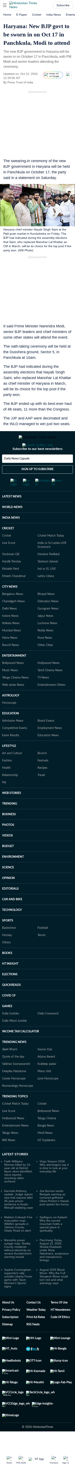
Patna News (10, 654)
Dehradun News (48, 618)
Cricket (36, 14)
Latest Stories (15, 1171)
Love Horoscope (48, 1095)
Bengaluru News (12, 610)
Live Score (8, 559)
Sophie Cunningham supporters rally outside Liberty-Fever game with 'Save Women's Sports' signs (18, 1295)
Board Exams (46, 737)
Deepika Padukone (14, 1088)
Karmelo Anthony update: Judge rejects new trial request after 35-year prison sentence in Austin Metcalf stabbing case (18, 1216)
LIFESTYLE (9, 762)
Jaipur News (45, 632)
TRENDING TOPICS (15, 1113)
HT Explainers (46, 1157)
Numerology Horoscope (17, 1102)
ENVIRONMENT (13, 873)
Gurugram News (48, 625)
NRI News (8, 1157)
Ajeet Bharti (9, 1066)
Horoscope (9, 719)
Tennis (41, 951)
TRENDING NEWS (14, 1058)
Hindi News (45, 1149)
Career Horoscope (13, 1095)
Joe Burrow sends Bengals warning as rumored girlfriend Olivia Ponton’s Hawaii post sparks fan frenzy (54, 1214)
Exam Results (10, 752)
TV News (43, 694)
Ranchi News (10, 661)
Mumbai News (11, 647)
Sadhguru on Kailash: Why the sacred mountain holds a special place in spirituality (54, 1240)
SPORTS (7, 937)
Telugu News (10, 1149)
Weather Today (36, 1326)
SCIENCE (8, 884)
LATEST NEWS (11, 513)
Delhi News (9, 625)
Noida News (45, 647)
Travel (41, 791)
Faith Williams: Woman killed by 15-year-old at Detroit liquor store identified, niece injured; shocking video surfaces (18, 1188)
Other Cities (45, 661)
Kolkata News (11, 639)
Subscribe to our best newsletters (37, 465)
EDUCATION (10, 730)
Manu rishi (44, 1088)
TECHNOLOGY (12, 926)
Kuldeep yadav (47, 1080)
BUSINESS (9, 831)
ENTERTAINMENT (14, 672)
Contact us (33, 1319)
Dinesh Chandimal (13, 592)
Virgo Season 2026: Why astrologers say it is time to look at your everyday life (54, 1183)
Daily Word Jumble (14, 1037)
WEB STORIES (11, 809)
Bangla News (46, 1142)
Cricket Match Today (51, 552)
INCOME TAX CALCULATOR (20, 1048)
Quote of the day (13, 1073)
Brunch (42, 770)
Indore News (10, 632)
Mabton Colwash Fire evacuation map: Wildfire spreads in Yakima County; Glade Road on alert (18, 1240)
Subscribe (63, 5)
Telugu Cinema (47, 1135)
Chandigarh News (13, 618)
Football (43, 944)
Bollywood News (13, 679)
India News (53, 14)
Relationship (10, 791)
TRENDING (9, 820)
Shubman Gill (10, 571)
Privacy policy (11, 1326)
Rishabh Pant (10, 585)
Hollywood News (49, 679)
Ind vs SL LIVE (47, 585)
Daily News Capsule (16, 475)
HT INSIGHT (10, 980)
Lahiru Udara (46, 592)
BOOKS (7, 969)
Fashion (7, 777)
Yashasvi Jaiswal (48, 578)
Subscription (10, 1333)
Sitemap (7, 1341)
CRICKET (8, 545)
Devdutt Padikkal (48, 571)
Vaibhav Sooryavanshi (16, 1080)
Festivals (43, 777)
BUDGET (8, 862)
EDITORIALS (10, 905)
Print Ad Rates (35, 1333)
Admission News (12, 737)
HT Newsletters (60, 1326)
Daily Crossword (48, 1030)
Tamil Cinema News (50, 687)
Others (6, 959)
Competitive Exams (14, 744)
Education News (48, 752)
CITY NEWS (10, 603)
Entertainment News (15, 1142)
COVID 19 (8, 1012)
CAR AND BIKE (12, 916)
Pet (4, 799)
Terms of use (59, 1319)
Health (6, 784)
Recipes (42, 784)
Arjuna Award (46, 1073)
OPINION (8, 894)
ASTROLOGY (10, 712)
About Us (8, 1319)
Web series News (13, 701)
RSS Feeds (33, 1341)
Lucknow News (47, 639)
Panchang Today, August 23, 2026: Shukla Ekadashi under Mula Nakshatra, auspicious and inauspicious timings (54, 1266)
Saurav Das (45, 1066)
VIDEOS (7, 852)
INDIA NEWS (11, 534)
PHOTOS (8, 841)
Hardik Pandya (11, 578)
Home (7, 14)
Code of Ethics (60, 1333)
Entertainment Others (51, 701)
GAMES (7, 1023)
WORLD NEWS (12, 523)
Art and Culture (12, 770)
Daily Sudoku (10, 1030)
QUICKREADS (11, 1001)
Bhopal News (46, 610)
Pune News (45, 654)
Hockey (7, 951)
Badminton (9, 944)
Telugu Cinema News (15, 694)
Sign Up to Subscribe (37, 485)
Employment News (50, 744)
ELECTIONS (10, 991)
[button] (5, 5)
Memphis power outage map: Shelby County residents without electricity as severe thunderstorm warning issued (18, 1265)
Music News (10, 687)
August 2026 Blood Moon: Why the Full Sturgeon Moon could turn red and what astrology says (54, 1293)
